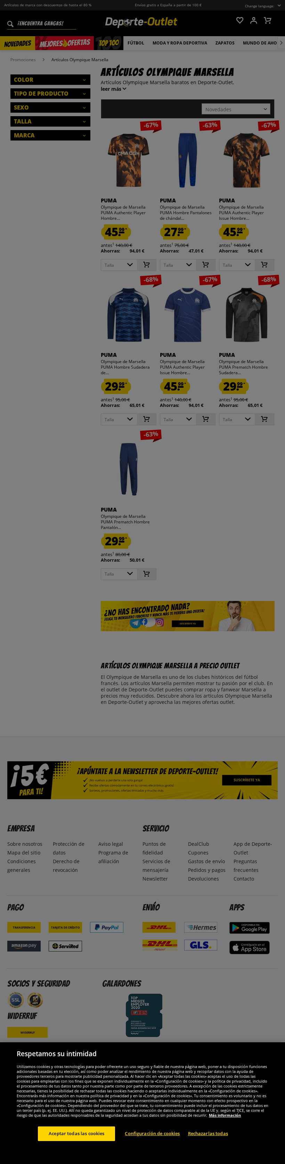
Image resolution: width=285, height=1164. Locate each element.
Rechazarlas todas (208, 1133)
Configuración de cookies (152, 1133)
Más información (225, 1115)
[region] (142, 1103)
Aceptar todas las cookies (76, 1133)
